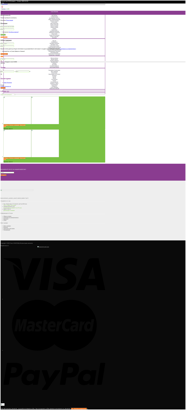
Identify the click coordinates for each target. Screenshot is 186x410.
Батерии (54, 37)
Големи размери (54, 66)
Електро (54, 75)
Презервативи (54, 52)
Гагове (54, 76)
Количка (5, 227)
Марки (54, 91)
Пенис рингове (54, 24)
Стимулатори (54, 16)
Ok (72, 408)
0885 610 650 (25, 1)
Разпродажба (54, 90)
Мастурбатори (54, 23)
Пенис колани (54, 27)
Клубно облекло (54, 60)
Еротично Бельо (54, 56)
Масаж (54, 40)
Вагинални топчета (54, 18)
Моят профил (4, 5)
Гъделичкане (54, 84)
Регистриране (4, 53)
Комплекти (54, 30)
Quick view (22, 125)
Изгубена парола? (14, 32)
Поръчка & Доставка (9, 228)
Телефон (19, 1)
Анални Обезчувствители (54, 49)
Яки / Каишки (54, 71)
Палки (54, 80)
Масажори (54, 15)
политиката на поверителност (68, 48)
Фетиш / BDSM (54, 69)
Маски (54, 78)
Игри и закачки (54, 36)
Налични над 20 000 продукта (8, 1)
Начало (3, 62)
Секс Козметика (54, 39)
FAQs (3, 3)
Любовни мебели (54, 31)
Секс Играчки (54, 11)
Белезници (54, 72)
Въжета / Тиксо (54, 83)
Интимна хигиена (54, 43)
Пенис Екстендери (54, 35)
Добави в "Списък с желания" (11, 125)
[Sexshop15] (4, 4)
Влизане (3, 34)
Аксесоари (54, 33)
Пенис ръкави (54, 26)
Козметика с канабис (54, 55)
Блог (54, 93)
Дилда (54, 14)
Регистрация (9, 20)
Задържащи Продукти (54, 51)
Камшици (54, 86)
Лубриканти (54, 42)
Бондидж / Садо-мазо (54, 70)
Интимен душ (54, 44)
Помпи (54, 28)
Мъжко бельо (54, 59)
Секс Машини (54, 87)
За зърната (54, 79)
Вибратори (54, 13)
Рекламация (6, 229)
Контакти (5, 218)
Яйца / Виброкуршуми (54, 19)
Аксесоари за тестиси (54, 74)
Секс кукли (54, 22)
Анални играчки (54, 20)
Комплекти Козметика (54, 53)
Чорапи (54, 63)
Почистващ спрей (54, 46)
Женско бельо (54, 58)
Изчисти (3, 87)
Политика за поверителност (80, 408)
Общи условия (7, 216)
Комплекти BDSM (54, 88)
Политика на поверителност (11, 217)
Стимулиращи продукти (54, 47)
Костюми (54, 64)
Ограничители (54, 82)
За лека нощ (54, 62)
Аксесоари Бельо (54, 67)
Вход (2, 56)
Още (4, 126)
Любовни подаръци (54, 32)
